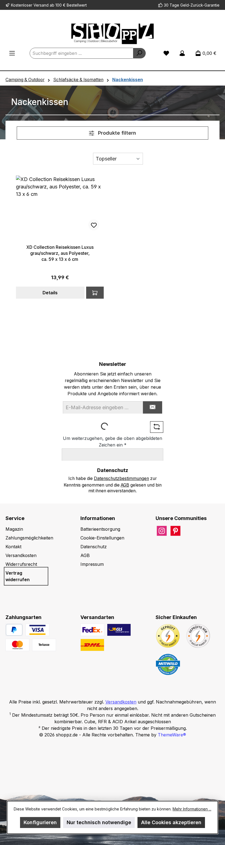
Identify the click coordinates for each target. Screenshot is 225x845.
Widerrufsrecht (21, 564)
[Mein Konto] (182, 53)
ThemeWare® (172, 734)
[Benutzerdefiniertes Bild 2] (17, 645)
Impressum (92, 564)
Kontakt (13, 546)
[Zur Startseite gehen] (112, 34)
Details (50, 292)
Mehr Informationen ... (192, 809)
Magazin (14, 529)
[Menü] (12, 53)
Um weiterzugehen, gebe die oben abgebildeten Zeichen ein (112, 442)
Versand (41, 5)
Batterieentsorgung (100, 529)
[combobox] (81, 53)
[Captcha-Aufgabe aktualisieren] (156, 427)
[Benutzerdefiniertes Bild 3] (44, 645)
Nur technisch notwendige (99, 822)
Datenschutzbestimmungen (121, 478)
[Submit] (152, 407)
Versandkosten (20, 555)
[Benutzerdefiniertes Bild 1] (37, 630)
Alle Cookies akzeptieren (171, 822)
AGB (125, 485)
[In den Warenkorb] (95, 293)
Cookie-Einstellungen (102, 538)
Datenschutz (93, 546)
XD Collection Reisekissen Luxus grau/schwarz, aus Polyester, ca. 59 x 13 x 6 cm (60, 253)
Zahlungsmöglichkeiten (29, 538)
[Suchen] (139, 53)
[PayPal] (14, 630)
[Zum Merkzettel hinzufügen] (93, 224)
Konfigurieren (40, 822)
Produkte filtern (116, 133)
